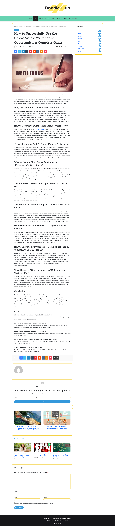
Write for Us (65, 520)
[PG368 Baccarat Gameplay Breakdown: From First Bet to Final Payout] (61, 447)
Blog (79, 41)
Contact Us (67, 18)
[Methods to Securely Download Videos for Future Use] (42, 447)
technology (81, 48)
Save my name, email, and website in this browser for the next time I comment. (34, 503)
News (35, 18)
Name (16, 491)
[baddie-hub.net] (57, 8)
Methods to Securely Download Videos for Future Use (42, 454)
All (78, 43)
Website (45, 497)
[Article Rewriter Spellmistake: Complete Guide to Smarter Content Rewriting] (22, 447)
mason (18, 46)
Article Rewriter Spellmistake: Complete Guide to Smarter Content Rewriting (22, 455)
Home (30, 18)
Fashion (41, 18)
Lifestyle (47, 18)
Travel (79, 51)
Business (59, 18)
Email (16, 497)
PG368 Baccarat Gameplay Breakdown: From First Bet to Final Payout (61, 455)
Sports (53, 18)
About (52, 520)
